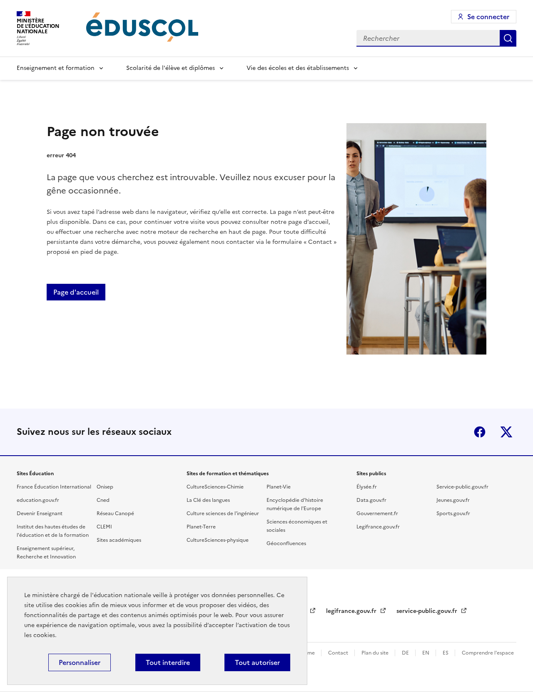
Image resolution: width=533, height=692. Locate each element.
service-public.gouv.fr (427, 611)
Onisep (105, 487)
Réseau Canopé (115, 513)
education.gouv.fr (38, 500)
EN (426, 653)
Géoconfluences (286, 543)
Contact (338, 653)
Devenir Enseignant (39, 513)
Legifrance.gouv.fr (378, 527)
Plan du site (375, 653)
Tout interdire (168, 662)
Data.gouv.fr (371, 500)
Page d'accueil (76, 292)
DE (406, 653)
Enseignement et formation (56, 68)
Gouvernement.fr (377, 513)
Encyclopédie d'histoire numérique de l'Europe (294, 504)
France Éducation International (54, 487)
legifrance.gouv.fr (352, 611)
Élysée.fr (366, 487)
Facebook (480, 432)
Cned (103, 500)
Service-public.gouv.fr (462, 487)
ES (446, 653)
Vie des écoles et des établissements (298, 68)
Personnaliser (79, 662)
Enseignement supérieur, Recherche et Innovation (46, 553)
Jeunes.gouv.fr (453, 500)
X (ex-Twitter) (506, 432)
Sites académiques (119, 540)
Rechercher (508, 38)
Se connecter (488, 17)
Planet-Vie (278, 487)
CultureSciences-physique (218, 540)
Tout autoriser (257, 662)
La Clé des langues (208, 500)
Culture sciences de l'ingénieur (223, 513)
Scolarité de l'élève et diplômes (170, 68)
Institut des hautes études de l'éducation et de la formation (53, 531)
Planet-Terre (201, 527)
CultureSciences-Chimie (215, 487)
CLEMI (104, 527)
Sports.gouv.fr (453, 513)
